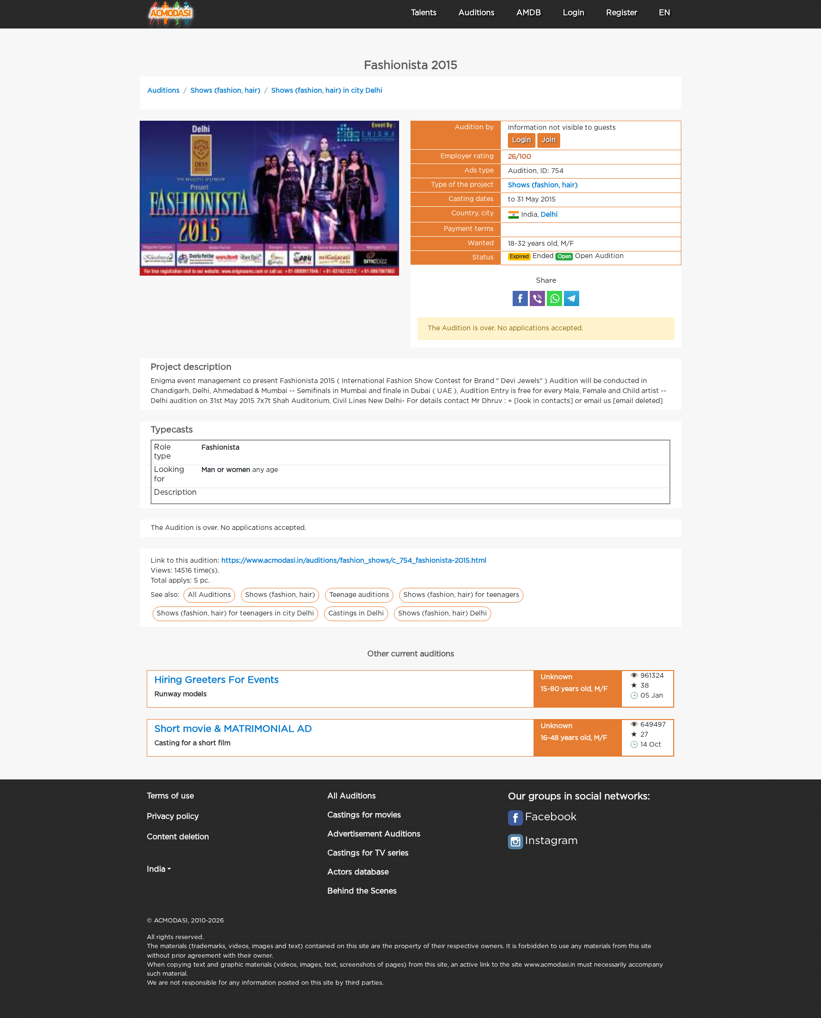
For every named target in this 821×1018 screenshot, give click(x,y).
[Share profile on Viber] (537, 298)
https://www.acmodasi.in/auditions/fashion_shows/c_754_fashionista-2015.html (354, 561)
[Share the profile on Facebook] (520, 298)
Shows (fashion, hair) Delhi (442, 613)
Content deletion (178, 837)
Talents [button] (424, 13)
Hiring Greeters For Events (216, 680)
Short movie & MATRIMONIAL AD (233, 729)
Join (549, 140)
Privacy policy (173, 816)
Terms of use (170, 796)
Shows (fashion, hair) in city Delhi (326, 91)
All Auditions (209, 595)
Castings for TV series (368, 853)
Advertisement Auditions (373, 834)
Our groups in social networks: (579, 796)
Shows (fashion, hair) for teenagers (461, 595)
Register (621, 13)
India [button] (156, 869)
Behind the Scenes (362, 891)
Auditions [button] (476, 13)
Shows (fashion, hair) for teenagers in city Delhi (235, 613)
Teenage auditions (359, 595)
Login (573, 13)
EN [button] (664, 13)
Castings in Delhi (356, 613)
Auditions (163, 91)
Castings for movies (364, 815)
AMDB (528, 13)
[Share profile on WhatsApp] (554, 298)
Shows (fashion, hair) (225, 91)
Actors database (358, 872)
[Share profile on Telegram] (571, 298)
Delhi (549, 214)
